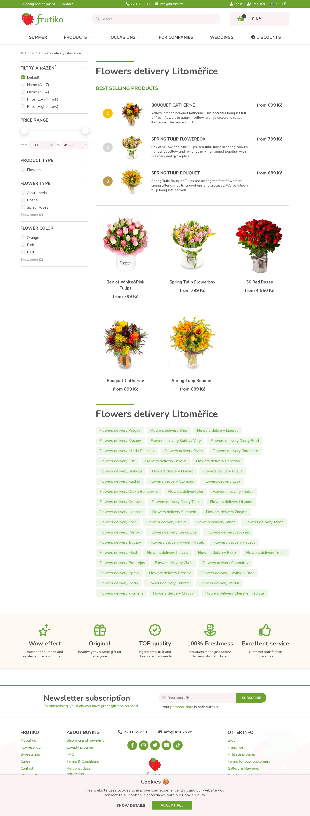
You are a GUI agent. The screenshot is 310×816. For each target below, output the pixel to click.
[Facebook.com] (132, 745)
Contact (67, 4)
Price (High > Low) (42, 106)
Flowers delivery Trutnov (120, 542)
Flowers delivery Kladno (119, 481)
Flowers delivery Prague (119, 430)
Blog (232, 740)
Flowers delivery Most (118, 552)
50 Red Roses (259, 282)
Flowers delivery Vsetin (219, 583)
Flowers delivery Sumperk (174, 512)
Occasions (123, 37)
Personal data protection (78, 771)
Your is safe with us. (190, 707)
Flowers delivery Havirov (235, 542)
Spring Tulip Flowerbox (178, 139)
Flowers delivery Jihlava (222, 471)
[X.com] (155, 745)
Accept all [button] (172, 805)
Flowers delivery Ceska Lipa (173, 532)
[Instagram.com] (143, 745)
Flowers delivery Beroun (165, 461)
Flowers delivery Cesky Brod (234, 440)
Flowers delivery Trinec (263, 522)
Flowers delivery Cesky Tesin (175, 501)
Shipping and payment (38, 4)
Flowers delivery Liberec (217, 430)
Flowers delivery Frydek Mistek (177, 542)
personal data (181, 707)
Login (238, 4)
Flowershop (31, 747)
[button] (131, 806)
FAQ (70, 754)
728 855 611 (140, 4)
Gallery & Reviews (243, 768)
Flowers (34, 170)
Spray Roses (37, 207)
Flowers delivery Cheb (174, 562)
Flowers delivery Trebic (265, 552)
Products (75, 37)
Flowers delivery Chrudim (174, 593)
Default (33, 77)
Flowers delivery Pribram (168, 583)
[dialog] (155, 795)
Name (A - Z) (38, 84)
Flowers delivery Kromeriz (121, 593)
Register (259, 4)
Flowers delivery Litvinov (231, 501)
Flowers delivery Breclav (170, 573)
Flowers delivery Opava (119, 573)
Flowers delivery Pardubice (235, 451)
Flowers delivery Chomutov (225, 562)
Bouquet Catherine (173, 105)
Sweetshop (30, 754)
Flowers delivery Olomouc (172, 481)
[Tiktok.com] (178, 745)
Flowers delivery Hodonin (120, 512)
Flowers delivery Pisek (217, 552)
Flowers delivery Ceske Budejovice (128, 491)
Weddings (221, 37)
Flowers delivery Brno (168, 430)
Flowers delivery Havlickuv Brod (227, 573)
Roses (32, 200)
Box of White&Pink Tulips (125, 285)
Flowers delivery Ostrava (120, 501)
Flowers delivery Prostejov (122, 562)
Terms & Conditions (83, 761)
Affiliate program (242, 754)
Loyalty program (80, 747)
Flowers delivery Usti (117, 461)
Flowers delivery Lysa (221, 481)
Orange (33, 237)
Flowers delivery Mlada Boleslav (127, 451)
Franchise (235, 747)
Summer (38, 37)
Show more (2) (32, 215)
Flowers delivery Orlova (166, 522)
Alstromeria (37, 193)
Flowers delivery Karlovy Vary (176, 440)
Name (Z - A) (38, 92)
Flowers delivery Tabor (215, 522)
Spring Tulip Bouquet (175, 173)
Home (29, 53)
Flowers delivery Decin (118, 583)
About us (28, 740)
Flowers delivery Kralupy (120, 440)
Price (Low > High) (42, 99)
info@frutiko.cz (171, 4)
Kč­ (284, 4)
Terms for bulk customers (249, 761)
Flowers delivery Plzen (183, 451)
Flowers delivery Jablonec (228, 532)
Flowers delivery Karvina (167, 552)
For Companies (176, 37)
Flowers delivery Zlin (185, 491)
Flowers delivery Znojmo (227, 512)
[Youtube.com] (166, 745)
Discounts (268, 37)
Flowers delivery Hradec (172, 471)
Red (30, 252)
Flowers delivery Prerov (119, 532)
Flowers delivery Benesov (218, 461)
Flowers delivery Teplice (233, 491)
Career (26, 761)
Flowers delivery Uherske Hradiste (234, 593)
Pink (30, 245)
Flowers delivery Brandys (120, 471)
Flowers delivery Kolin (118, 522)
